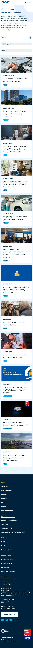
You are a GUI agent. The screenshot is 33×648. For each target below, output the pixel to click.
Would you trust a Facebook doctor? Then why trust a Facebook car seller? (15, 149)
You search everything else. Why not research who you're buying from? (16, 184)
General (6, 120)
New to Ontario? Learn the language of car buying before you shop (14, 458)
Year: (2, 47)
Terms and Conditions (7, 637)
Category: (3, 41)
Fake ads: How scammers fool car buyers (14, 323)
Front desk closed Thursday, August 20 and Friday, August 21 (15, 114)
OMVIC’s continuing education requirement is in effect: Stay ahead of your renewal (15, 253)
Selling (5, 260)
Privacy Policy (5, 639)
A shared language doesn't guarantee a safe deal (15, 356)
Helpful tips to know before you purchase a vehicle (15, 218)
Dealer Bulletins (8, 396)
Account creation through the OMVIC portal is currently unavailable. (16, 290)
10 (24, 471)
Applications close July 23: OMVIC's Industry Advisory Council (15, 390)
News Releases (7, 428)
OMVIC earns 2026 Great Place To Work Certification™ (15, 423)
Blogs (5, 84)
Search (30, 38)
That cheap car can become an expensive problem (15, 79)
